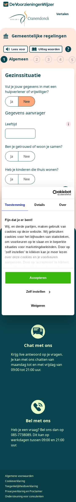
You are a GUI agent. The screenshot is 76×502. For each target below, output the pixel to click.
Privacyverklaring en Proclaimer (23, 491)
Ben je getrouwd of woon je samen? (33, 146)
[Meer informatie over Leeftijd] (68, 124)
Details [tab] (39, 204)
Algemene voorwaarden (19, 476)
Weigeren (38, 305)
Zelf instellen (35, 291)
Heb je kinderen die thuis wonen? (31, 169)
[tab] (14, 60)
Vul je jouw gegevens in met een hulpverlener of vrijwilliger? (30, 89)
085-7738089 (21, 434)
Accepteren (38, 277)
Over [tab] (62, 204)
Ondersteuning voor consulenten (24, 496)
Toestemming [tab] (15, 204)
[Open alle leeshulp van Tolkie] (68, 49)
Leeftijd (11, 124)
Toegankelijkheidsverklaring (21, 486)
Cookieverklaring (15, 481)
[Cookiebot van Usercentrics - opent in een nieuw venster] (53, 193)
